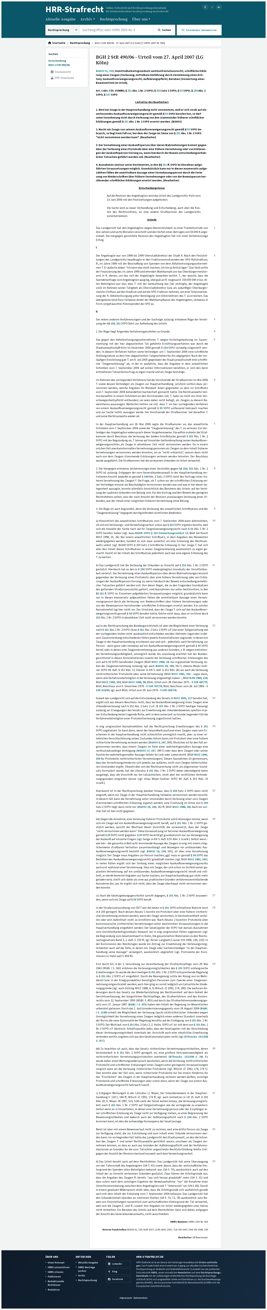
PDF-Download (64, 78)
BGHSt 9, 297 (157, 742)
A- (212, 7)
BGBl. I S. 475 (137, 1004)
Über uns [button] (140, 19)
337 (108, 95)
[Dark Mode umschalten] (205, 7)
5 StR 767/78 (154, 686)
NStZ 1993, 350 (111, 682)
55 (181, 91)
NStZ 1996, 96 (137, 682)
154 (165, 348)
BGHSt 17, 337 (146, 751)
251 (130, 91)
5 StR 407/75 (199, 682)
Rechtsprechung (114, 19)
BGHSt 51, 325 (105, 71)
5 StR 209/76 (168, 690)
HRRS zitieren (55, 1272)
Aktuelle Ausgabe (60, 19)
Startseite (58, 43)
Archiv (81, 1275)
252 (171, 525)
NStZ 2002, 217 (183, 698)
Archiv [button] (86, 19)
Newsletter (184, 1272)
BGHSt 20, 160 (164, 666)
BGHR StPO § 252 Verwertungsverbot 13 (161, 533)
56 (194, 855)
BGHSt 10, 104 (156, 851)
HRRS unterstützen (59, 1267)
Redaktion (54, 1290)
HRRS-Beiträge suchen (86, 1269)
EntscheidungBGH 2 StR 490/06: (59, 63)
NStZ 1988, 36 (160, 662)
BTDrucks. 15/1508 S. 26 (185, 1057)
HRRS (154, 1272)
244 (195, 91)
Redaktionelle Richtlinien (56, 1283)
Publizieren (54, 1277)
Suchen (53, 54)
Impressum (126, 1298)
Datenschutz (140, 1298)
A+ (219, 7)
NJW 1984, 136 (198, 678)
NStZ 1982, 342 (181, 674)
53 (191, 529)
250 (158, 91)
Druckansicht (62, 72)
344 (146, 477)
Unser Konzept (56, 1262)
